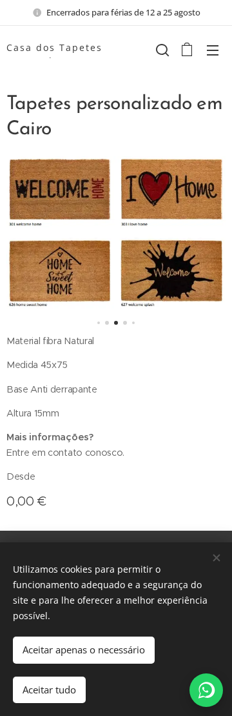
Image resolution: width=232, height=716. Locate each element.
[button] (161, 50)
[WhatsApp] (206, 690)
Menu (213, 50)
